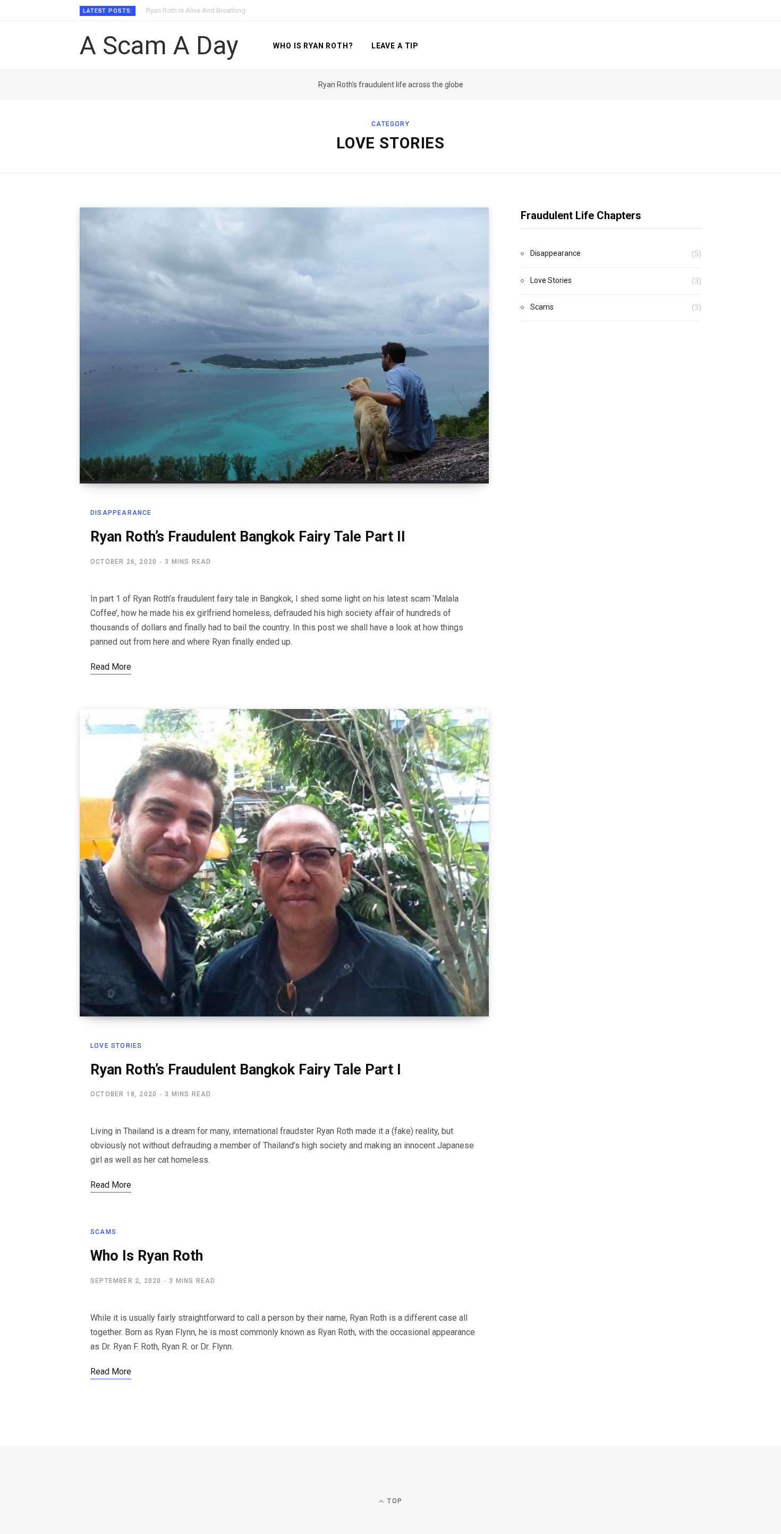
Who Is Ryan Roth (146, 1255)
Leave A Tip (395, 45)
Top (393, 1501)
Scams (103, 1232)
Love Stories (116, 1045)
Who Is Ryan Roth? (313, 45)
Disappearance (121, 512)
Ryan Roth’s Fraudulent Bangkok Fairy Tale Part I (245, 1069)
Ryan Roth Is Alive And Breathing (195, 10)
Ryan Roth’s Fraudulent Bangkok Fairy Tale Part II (247, 536)
